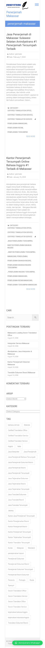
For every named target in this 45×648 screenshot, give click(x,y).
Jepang (10, 510)
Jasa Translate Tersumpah (18, 505)
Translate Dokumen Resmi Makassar (21, 372)
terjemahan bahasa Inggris (17, 612)
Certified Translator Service (20, 119)
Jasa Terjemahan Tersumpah (18, 489)
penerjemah (22, 256)
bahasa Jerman (14, 425)
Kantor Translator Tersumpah (19, 543)
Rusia (32, 580)
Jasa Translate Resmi (16, 500)
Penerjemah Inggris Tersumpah (21, 272)
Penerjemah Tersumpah (18, 132)
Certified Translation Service (20, 115)
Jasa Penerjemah (30, 452)
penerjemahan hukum (16, 553)
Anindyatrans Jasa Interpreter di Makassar (20, 352)
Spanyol (11, 585)
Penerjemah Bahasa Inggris (19, 261)
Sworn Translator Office (17, 601)
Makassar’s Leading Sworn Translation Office (22, 334)
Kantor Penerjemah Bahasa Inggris (20, 246)
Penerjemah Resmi (15, 128)
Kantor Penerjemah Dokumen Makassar (19, 363)
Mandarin (31, 548)
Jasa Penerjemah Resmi (17, 468)
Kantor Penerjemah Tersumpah (21, 252)
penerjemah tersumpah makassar (22, 285)
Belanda (27, 425)
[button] (27, 643)
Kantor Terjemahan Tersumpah (19, 537)
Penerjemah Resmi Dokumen (18, 575)
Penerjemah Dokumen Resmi (18, 564)
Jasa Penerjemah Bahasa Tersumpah (21, 457)
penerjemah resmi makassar (20, 280)
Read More (30, 136)
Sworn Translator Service (17, 607)
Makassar (12, 256)
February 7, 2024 (19, 57)
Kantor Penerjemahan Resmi (18, 521)
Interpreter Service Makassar (18, 343)
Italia (19, 446)
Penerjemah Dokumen (16, 559)
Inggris (10, 446)
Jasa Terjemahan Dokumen (18, 478)
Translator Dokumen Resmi (18, 623)
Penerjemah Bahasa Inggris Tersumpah (19, 266)
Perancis (11, 580)
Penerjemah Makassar (14, 14)
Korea (10, 548)
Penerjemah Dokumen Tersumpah (20, 569)
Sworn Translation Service (17, 596)
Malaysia (20, 548)
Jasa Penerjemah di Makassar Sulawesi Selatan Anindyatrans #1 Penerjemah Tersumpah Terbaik (21, 41)
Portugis (22, 580)
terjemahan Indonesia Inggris (18, 617)
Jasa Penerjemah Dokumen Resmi (20, 462)
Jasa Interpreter (13, 452)
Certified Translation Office (19, 111)
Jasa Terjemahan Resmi (17, 484)
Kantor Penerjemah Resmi (17, 527)
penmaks (18, 54)
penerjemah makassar (17, 123)
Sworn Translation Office (17, 591)
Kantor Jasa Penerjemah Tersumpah (21, 516)
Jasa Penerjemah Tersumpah (20, 241)
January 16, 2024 (19, 177)
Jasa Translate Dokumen (17, 494)
